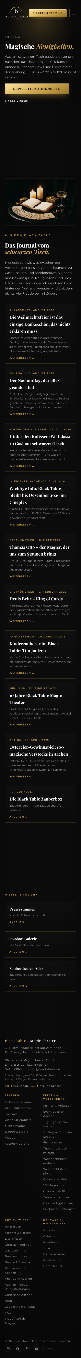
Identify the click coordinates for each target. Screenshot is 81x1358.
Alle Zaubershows (18, 1107)
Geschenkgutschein (58, 1203)
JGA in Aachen (54, 1185)
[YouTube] (36, 1349)
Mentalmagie (15, 1125)
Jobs (46, 1248)
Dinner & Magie (16, 1131)
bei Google (17, 1086)
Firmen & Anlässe (56, 1105)
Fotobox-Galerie (17, 1143)
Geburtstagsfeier (56, 1179)
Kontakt (49, 1230)
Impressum (51, 1260)
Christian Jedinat (18, 1244)
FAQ (8, 1312)
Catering (50, 1236)
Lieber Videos (16, 100)
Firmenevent (53, 1142)
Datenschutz (53, 1265)
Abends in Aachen (18, 1278)
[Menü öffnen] (73, 13)
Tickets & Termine (18, 1102)
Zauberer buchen (56, 1197)
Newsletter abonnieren (37, 89)
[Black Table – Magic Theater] (16, 13)
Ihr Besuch (13, 1226)
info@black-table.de (45, 1069)
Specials (11, 1114)
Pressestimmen (17, 1256)
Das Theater (14, 1238)
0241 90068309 (16, 1069)
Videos (10, 1137)
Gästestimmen (16, 1250)
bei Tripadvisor (46, 1086)
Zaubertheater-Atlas (20, 1306)
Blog (8, 1300)
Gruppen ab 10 (54, 1191)
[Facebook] (17, 1349)
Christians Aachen (18, 1294)
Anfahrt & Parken (18, 1232)
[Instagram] (8, 1349)
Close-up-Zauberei (19, 1119)
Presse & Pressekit (19, 1262)
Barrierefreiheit (55, 1254)
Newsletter (51, 1242)
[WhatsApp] (27, 1349)
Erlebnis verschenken (59, 1209)
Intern (50, 1348)
